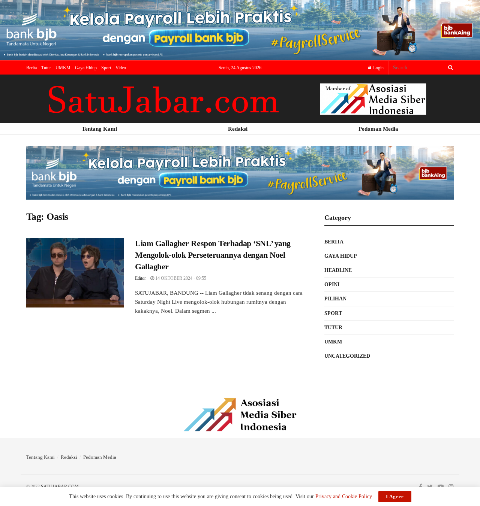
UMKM (63, 67)
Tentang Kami (40, 457)
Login (378, 67)
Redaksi (69, 457)
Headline (338, 270)
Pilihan (335, 299)
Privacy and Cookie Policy (343, 496)
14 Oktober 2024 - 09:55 (180, 278)
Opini (331, 284)
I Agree (395, 496)
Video (121, 67)
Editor (140, 278)
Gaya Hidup (86, 67)
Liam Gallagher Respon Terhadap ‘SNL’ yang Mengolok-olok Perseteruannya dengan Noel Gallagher (213, 255)
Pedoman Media (99, 457)
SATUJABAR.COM (60, 486)
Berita (31, 67)
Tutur (46, 67)
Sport (106, 67)
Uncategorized (347, 356)
